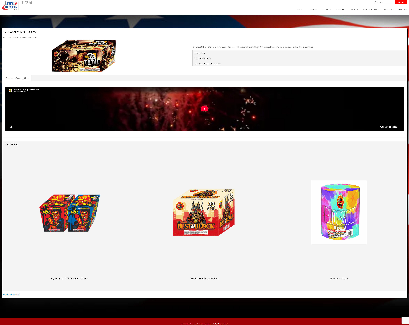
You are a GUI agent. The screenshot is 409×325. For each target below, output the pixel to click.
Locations (312, 9)
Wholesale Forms (370, 9)
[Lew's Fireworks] (10, 3)
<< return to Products (11, 294)
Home (300, 9)
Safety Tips (340, 9)
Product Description (17, 78)
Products (326, 9)
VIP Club (354, 9)
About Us (402, 9)
